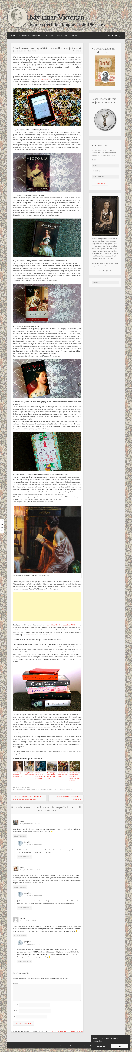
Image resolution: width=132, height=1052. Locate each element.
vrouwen (69, 789)
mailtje (104, 266)
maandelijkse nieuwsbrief (106, 153)
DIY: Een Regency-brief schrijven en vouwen (66, 798)
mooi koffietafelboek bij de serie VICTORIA (60, 625)
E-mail (15, 1011)
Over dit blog (62, 35)
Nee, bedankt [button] (101, 1046)
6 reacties (78, 51)
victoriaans (61, 789)
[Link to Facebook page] (109, 35)
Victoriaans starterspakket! (29, 35)
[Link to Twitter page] (112, 35)
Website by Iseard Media (48, 1045)
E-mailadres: (96, 171)
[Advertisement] (47, 606)
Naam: (94, 160)
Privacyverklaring (86, 1045)
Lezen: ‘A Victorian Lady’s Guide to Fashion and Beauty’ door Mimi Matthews (75, 776)
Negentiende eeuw (50, 789)
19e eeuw (17, 789)
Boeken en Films (25, 787)
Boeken (16, 787)
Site (14, 1017)
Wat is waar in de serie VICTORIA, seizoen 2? (63, 774)
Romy (22, 867)
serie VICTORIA (45, 79)
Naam (15, 1005)
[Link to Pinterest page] (116, 35)
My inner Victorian (56, 17)
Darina (22, 821)
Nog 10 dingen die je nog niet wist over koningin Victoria (52, 775)
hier (30, 635)
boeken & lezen (25, 789)
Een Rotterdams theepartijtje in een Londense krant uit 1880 (27, 798)
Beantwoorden (20, 836)
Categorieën (48, 35)
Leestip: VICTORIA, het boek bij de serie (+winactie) (40, 775)
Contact (74, 35)
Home (13, 35)
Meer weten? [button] (98, 1041)
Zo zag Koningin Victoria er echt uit (29, 773)
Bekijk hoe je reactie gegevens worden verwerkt (66, 1031)
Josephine (32, 51)
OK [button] (120, 1046)
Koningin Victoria (37, 789)
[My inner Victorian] (17, 27)
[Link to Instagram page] (119, 35)
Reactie (16, 983)
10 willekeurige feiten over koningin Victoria (17, 774)
